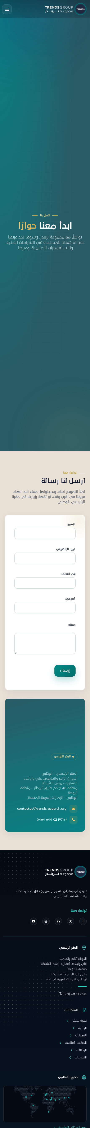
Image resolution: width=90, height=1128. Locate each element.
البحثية (82, 1028)
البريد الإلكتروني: (66, 549)
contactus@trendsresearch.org (42, 808)
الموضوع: (70, 598)
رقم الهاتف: (68, 574)
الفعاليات (81, 1057)
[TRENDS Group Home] (66, 9)
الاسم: (71, 524)
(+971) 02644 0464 (73, 993)
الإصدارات (81, 1035)
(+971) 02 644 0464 (52, 819)
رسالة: (72, 625)
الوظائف (81, 1050)
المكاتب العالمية (76, 1042)
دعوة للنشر (79, 1020)
